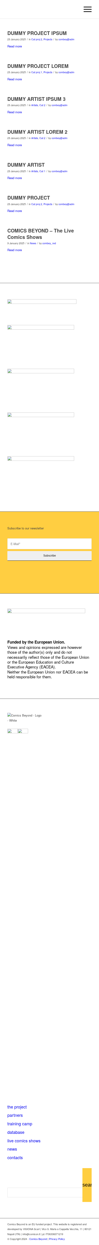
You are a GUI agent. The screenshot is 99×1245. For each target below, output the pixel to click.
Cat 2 (42, 105)
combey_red (49, 243)
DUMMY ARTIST (26, 164)
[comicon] (40, 459)
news (12, 1149)
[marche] (40, 328)
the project (17, 1107)
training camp (19, 1123)
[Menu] (85, 9)
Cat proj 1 (36, 72)
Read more (14, 46)
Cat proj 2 (36, 39)
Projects (48, 39)
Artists (34, 105)
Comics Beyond (38, 1239)
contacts (15, 1157)
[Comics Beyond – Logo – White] (41, 9)
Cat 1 (42, 171)
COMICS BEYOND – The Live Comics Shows (40, 233)
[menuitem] (85, 9)
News (33, 243)
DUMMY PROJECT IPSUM (37, 32)
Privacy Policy (57, 1239)
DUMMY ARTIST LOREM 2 (37, 131)
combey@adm (66, 39)
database (15, 1132)
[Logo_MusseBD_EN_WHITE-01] (40, 372)
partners (15, 1115)
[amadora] (40, 416)
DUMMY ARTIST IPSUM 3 (36, 98)
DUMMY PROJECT (28, 197)
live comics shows (24, 1140)
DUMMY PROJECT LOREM (38, 65)
